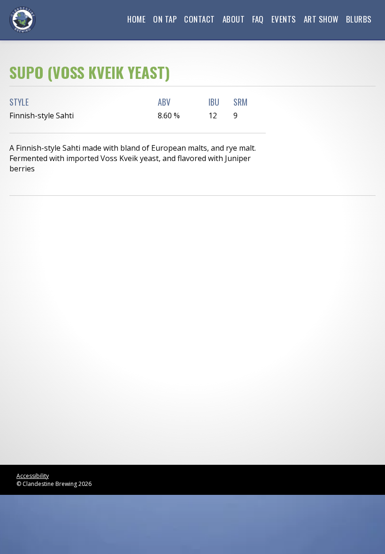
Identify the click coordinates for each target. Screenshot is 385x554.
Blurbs (359, 19)
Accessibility (32, 476)
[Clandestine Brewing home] (22, 20)
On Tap (165, 19)
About (234, 19)
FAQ (258, 19)
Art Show (321, 19)
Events (283, 19)
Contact (199, 19)
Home (136, 19)
